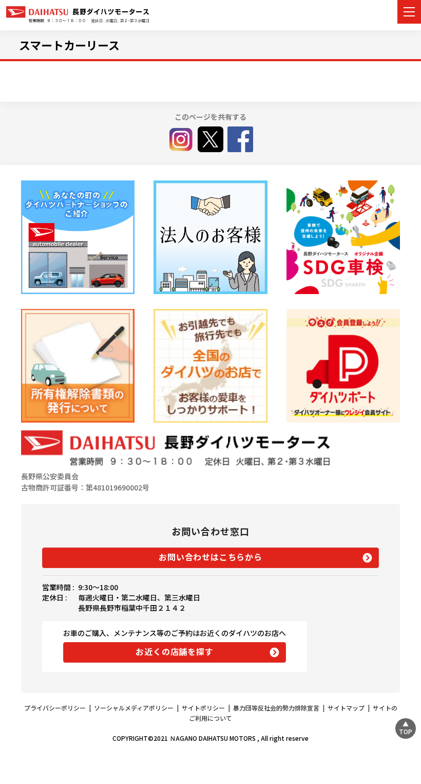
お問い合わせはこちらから (210, 557)
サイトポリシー (203, 707)
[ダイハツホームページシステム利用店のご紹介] (78, 237)
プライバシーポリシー (55, 707)
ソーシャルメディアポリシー (134, 707)
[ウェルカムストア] (210, 237)
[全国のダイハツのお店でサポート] (210, 366)
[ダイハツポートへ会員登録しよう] (343, 366)
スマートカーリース (69, 44)
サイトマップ (346, 707)
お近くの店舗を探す (174, 651)
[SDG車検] (343, 237)
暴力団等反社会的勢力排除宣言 (276, 707)
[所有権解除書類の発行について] (78, 366)
